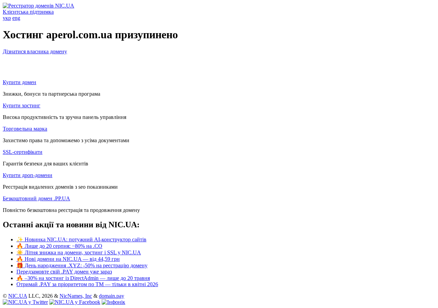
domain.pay (111, 296)
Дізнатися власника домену (35, 51)
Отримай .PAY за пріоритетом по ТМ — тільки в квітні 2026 (87, 284)
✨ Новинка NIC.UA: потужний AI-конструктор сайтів (81, 239)
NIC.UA (17, 296)
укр (7, 18)
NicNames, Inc (76, 296)
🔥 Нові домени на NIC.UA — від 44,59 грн (68, 259)
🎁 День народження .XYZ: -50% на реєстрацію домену (81, 265)
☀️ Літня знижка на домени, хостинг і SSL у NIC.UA (78, 252)
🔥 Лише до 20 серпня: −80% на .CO (59, 246)
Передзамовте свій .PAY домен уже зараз (64, 271)
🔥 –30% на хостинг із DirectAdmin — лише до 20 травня (83, 278)
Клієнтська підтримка (28, 12)
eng (16, 18)
